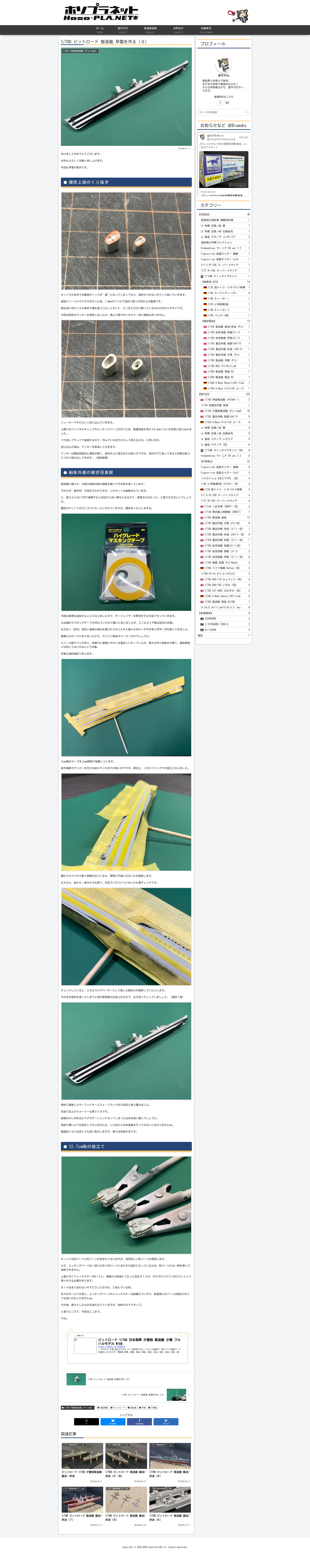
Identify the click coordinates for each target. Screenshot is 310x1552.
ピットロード (119, 1408)
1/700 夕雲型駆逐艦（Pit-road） (78, 1408)
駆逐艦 (133, 1408)
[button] (247, 112)
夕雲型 (154, 1408)
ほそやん (224, 75)
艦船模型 (104, 1408)
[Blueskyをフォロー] (227, 102)
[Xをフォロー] (220, 102)
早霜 (144, 1408)
